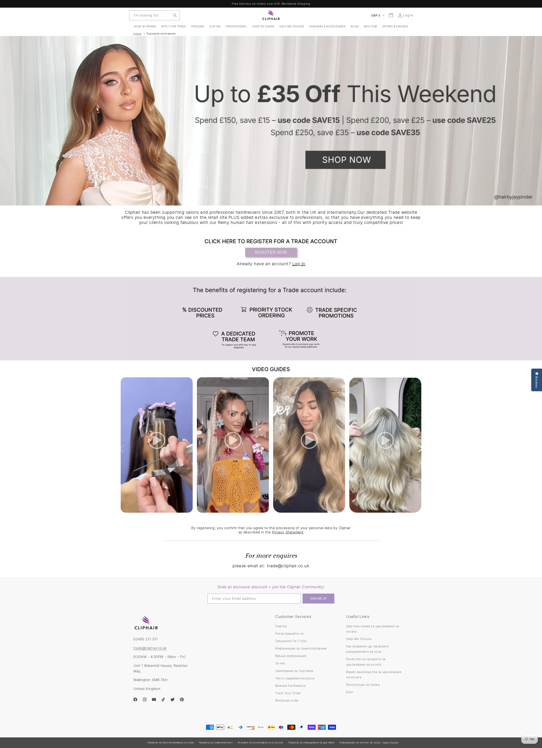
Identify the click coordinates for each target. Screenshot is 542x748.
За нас (280, 663)
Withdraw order (287, 700)
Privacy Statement (288, 532)
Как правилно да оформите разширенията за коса (367, 648)
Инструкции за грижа (363, 684)
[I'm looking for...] (175, 15)
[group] (271, 120)
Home (137, 33)
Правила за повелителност (216, 742)
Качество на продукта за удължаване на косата (366, 661)
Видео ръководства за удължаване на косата (374, 674)
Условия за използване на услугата (260, 742)
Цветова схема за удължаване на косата (372, 628)
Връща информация (290, 656)
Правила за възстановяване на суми (170, 742)
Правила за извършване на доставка (311, 742)
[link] (271, 318)
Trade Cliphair (390, 742)
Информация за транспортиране (301, 648)
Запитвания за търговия (294, 671)
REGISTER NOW (271, 252)
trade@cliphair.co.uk (150, 648)
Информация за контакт (354, 742)
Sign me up (318, 598)
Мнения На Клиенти (290, 685)
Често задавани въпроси (294, 678)
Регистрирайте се (289, 633)
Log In (298, 263)
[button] (145, 26)
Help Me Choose (359, 639)
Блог (349, 692)
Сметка (281, 626)
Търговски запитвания (161, 33)
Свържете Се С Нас (291, 641)
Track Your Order (288, 693)
